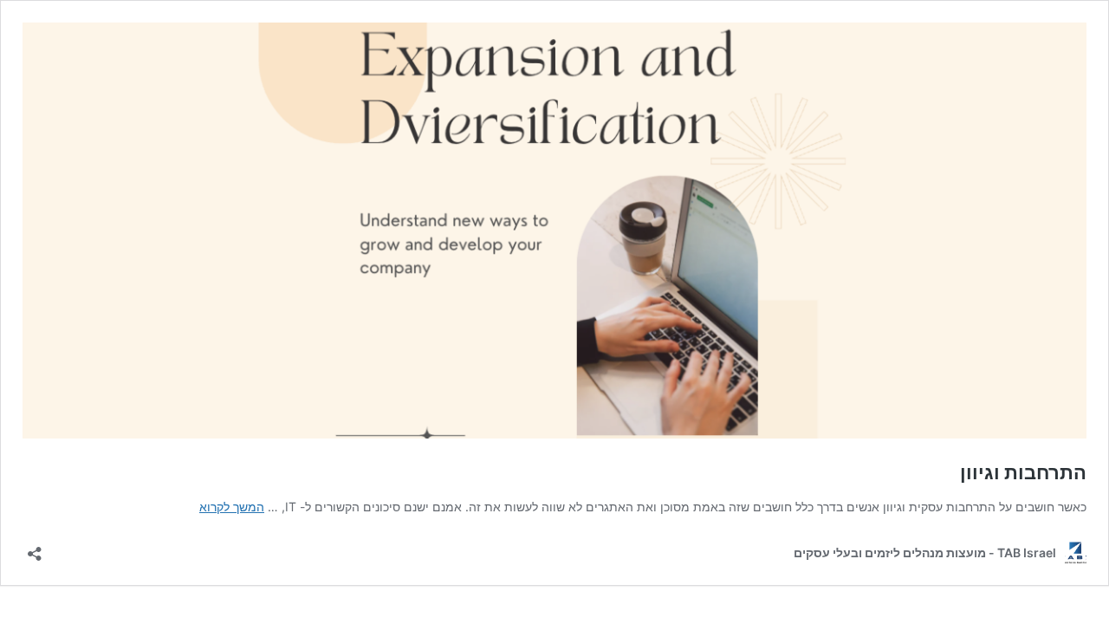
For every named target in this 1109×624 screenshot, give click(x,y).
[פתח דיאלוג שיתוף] (35, 548)
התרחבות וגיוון (1023, 472)
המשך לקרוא (231, 506)
